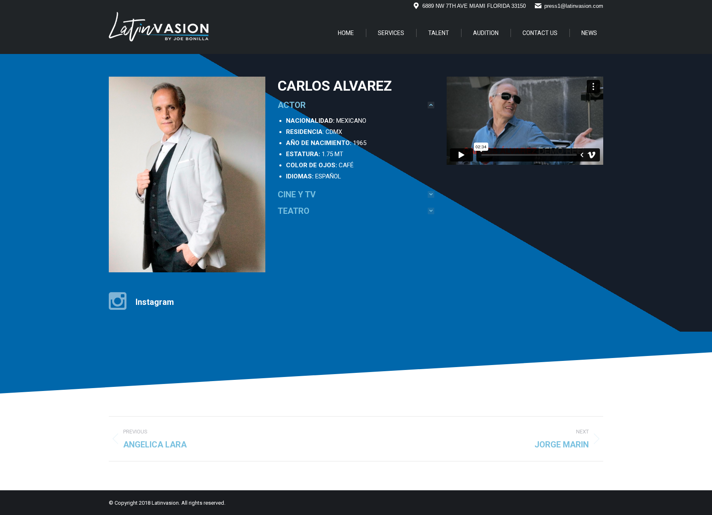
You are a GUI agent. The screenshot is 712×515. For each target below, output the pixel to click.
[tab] (356, 105)
